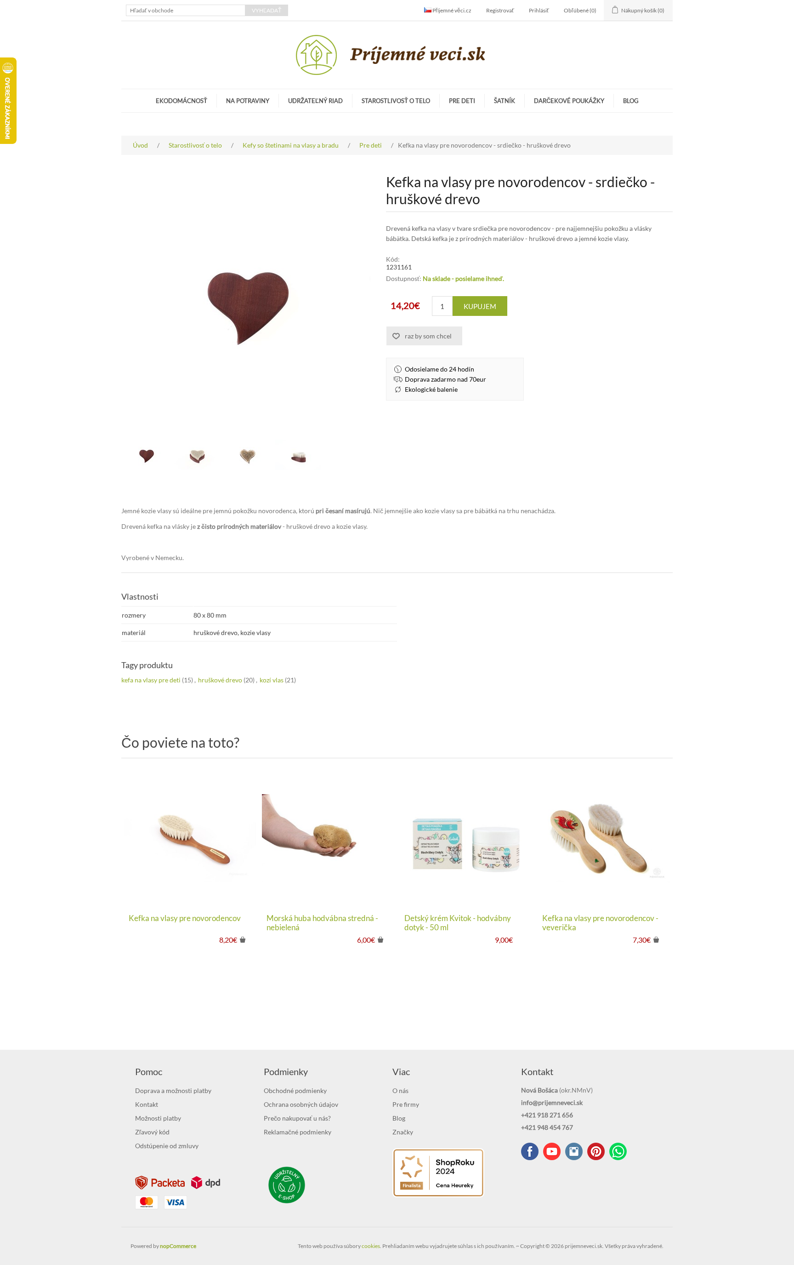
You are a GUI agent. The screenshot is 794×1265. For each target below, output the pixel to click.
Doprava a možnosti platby (173, 1090)
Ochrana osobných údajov (301, 1104)
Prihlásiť (539, 10)
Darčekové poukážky (569, 100)
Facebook (530, 1151)
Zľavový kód (152, 1132)
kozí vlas (272, 680)
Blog (631, 100)
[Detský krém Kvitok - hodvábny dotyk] (466, 838)
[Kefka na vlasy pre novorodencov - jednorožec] (604, 838)
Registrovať (500, 10)
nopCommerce (178, 1245)
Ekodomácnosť (181, 100)
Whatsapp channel (618, 1151)
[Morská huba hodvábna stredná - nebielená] (328, 838)
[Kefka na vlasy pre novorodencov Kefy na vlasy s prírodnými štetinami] (190, 838)
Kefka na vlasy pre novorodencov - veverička (600, 923)
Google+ (596, 1151)
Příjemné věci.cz (451, 10)
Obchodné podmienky (295, 1090)
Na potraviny (247, 100)
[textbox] (185, 10)
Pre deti (462, 100)
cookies (371, 1245)
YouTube (552, 1151)
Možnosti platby (158, 1118)
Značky (402, 1132)
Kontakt (146, 1104)
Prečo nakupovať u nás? (297, 1118)
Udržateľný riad (315, 100)
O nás (400, 1090)
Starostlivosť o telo (396, 100)
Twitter (574, 1151)
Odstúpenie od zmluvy (166, 1146)
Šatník (504, 100)
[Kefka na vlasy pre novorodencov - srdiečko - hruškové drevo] (147, 455)
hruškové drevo (220, 680)
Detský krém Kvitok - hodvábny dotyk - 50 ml (457, 923)
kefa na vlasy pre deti (151, 680)
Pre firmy (405, 1104)
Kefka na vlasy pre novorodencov (185, 918)
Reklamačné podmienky (297, 1132)
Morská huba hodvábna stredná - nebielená (322, 923)
